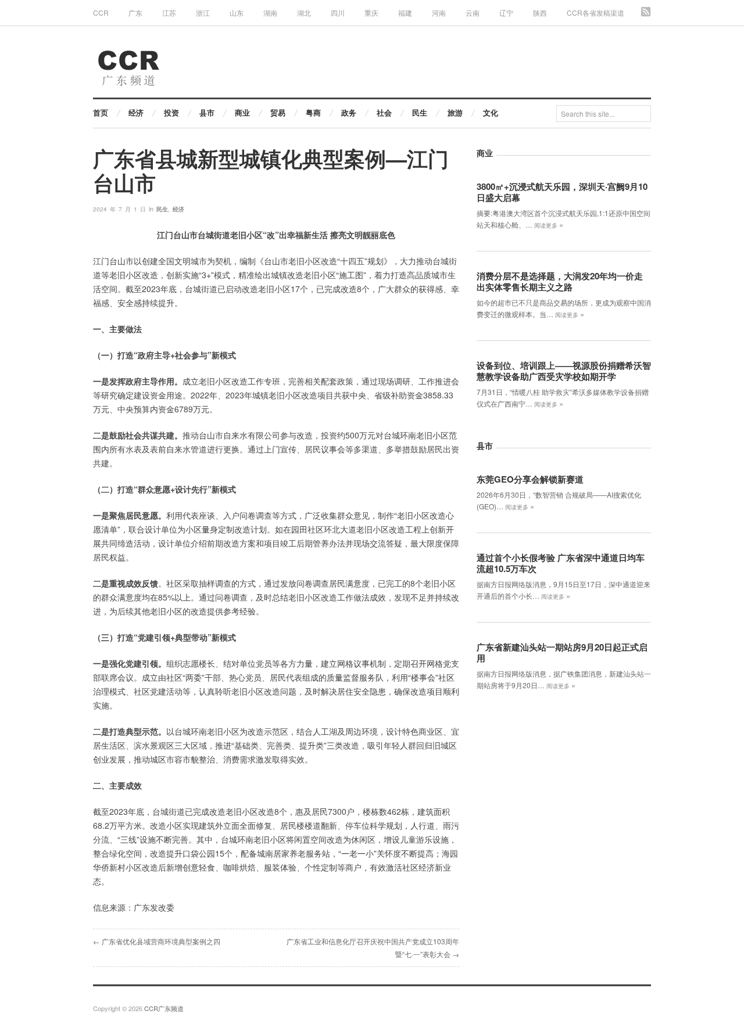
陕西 (540, 12)
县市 (206, 112)
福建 (405, 12)
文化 (490, 112)
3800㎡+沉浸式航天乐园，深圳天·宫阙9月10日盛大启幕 (562, 192)
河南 (439, 12)
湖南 (270, 12)
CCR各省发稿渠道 (595, 12)
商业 (242, 112)
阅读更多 (548, 225)
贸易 (277, 112)
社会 (384, 112)
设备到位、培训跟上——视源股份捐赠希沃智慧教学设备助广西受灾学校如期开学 (564, 371)
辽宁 (506, 12)
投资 (171, 112)
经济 (136, 112)
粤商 (313, 112)
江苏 (169, 12)
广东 (135, 12)
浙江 (203, 12)
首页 (100, 112)
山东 (237, 12)
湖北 (304, 12)
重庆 (371, 12)
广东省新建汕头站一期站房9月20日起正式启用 (562, 652)
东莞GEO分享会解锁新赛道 (530, 479)
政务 (348, 112)
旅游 (455, 112)
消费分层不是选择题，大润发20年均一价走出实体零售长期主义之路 (560, 281)
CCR (101, 12)
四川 (338, 12)
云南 (473, 12)
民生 (419, 112)
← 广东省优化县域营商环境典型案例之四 (156, 941)
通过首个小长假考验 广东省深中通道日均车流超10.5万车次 (561, 563)
